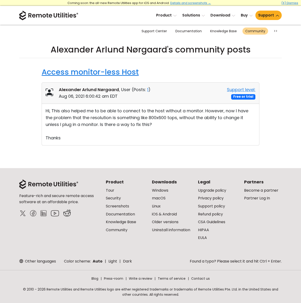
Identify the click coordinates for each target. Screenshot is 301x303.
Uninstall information (171, 230)
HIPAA (203, 230)
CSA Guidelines (211, 222)
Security (113, 198)
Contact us (200, 278)
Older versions (165, 222)
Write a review (140, 278)
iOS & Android (164, 214)
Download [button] (220, 15)
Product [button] (164, 15)
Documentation (188, 31)
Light (112, 261)
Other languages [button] (40, 261)
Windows (160, 190)
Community (255, 31)
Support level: (241, 90)
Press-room (113, 278)
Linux (156, 206)
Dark (127, 261)
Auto (98, 261)
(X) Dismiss (289, 3)
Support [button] (266, 15)
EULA (202, 237)
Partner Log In (257, 198)
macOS (159, 198)
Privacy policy (211, 198)
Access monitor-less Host (90, 72)
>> (275, 31)
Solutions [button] (191, 15)
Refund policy (210, 214)
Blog (94, 278)
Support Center (154, 31)
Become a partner (261, 190)
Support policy (211, 206)
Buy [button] (244, 15)
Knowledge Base (223, 31)
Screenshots (117, 206)
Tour (110, 190)
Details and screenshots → (190, 3)
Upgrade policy (212, 190)
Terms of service (172, 278)
